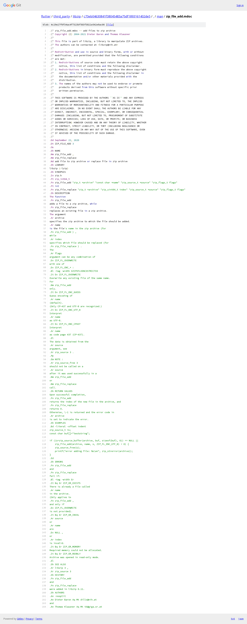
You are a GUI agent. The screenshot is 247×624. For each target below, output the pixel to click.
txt (233, 618)
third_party (61, 16)
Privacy (29, 618)
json (241, 618)
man (160, 16)
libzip (77, 16)
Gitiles (20, 618)
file (110, 24)
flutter (46, 16)
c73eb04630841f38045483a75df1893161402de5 (117, 16)
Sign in (240, 5)
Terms (38, 618)
